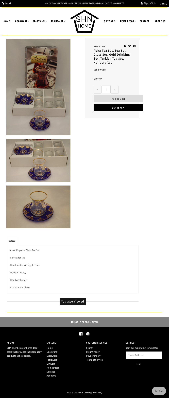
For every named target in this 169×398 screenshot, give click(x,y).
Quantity (98, 78)
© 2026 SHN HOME (75, 392)
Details (12, 240)
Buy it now (118, 107)
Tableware (57, 21)
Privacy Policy (93, 355)
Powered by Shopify (93, 392)
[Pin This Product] (134, 46)
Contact (144, 21)
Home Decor (127, 21)
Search (89, 347)
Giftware (109, 21)
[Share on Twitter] (129, 46)
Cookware (21, 21)
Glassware (39, 21)
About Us (160, 21)
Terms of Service (94, 359)
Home (7, 21)
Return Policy (93, 351)
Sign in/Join (149, 3)
